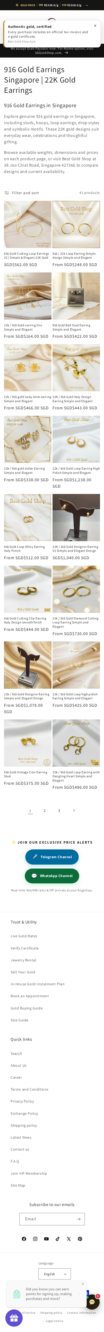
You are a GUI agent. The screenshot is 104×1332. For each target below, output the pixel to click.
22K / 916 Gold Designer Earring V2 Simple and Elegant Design (75, 549)
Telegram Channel (52, 857)
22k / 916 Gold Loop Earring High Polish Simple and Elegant (76, 470)
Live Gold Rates (24, 936)
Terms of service (24, 1312)
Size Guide (20, 1020)
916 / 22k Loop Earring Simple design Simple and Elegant (74, 255)
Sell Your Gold (23, 972)
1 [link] (30, 810)
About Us (19, 1065)
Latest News (21, 1137)
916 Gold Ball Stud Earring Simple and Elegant (71, 327)
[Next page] (73, 810)
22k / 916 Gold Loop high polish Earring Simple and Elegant (75, 696)
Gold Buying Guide (27, 1008)
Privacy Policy (22, 1101)
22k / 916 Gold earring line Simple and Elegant (23, 327)
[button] (11, 27)
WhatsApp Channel (52, 876)
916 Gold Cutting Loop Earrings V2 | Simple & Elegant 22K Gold (26, 255)
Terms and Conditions (30, 1089)
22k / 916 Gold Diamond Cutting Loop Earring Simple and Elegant (76, 622)
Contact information (81, 1312)
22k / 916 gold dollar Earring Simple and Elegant (24, 470)
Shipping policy (24, 1125)
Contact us (20, 1149)
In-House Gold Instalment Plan (38, 984)
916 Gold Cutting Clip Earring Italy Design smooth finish (25, 620)
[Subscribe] (79, 1219)
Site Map (18, 1185)
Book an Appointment (30, 995)
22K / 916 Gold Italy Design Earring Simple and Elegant (73, 399)
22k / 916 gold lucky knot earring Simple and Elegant (27, 399)
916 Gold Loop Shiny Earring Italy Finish (24, 549)
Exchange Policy (24, 1113)
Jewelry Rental (23, 960)
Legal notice (54, 1321)
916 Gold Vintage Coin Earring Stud (25, 774)
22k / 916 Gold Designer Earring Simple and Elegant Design (27, 696)
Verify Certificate (25, 948)
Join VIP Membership (29, 1173)
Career (16, 1077)
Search (16, 1053)
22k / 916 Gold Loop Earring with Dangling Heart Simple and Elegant (76, 776)
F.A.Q (15, 1161)
